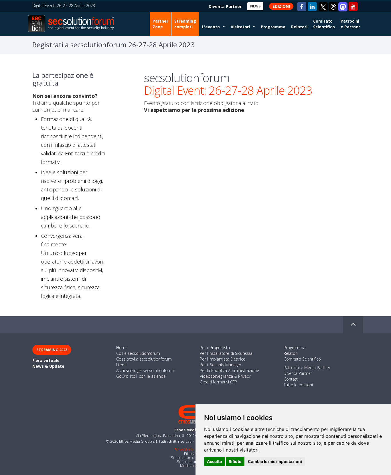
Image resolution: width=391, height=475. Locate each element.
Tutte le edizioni (298, 384)
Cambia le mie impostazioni (275, 461)
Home (122, 347)
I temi (121, 364)
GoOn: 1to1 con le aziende (141, 376)
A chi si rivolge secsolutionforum (145, 370)
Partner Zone (160, 23)
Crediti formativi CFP (218, 382)
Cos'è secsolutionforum (138, 353)
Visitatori (240, 26)
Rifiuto (235, 461)
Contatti (291, 379)
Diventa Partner (298, 373)
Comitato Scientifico (324, 23)
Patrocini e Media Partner (307, 367)
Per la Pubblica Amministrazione (229, 370)
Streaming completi (185, 23)
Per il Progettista (215, 347)
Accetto (214, 461)
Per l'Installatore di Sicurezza (226, 353)
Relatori (299, 26)
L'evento (211, 26)
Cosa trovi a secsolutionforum (144, 359)
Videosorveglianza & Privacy (225, 376)
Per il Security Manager (220, 364)
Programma (273, 26)
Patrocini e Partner (350, 23)
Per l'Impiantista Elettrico (223, 359)
